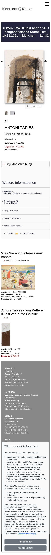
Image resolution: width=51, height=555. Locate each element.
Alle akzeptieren (25, 548)
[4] (45, 61)
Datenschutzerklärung (26, 534)
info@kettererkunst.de (14, 385)
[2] (2, 61)
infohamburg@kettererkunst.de (18, 409)
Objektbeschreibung (18, 164)
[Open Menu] (47, 4)
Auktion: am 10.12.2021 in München (25, 31)
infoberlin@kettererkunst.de (17, 433)
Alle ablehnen (25, 542)
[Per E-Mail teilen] (15, 233)
